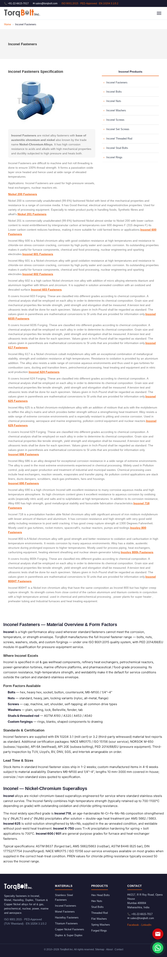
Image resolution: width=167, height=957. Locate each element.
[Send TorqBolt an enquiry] (157, 933)
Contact (119, 949)
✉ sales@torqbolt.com (45, 3)
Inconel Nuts (113, 101)
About (109, 949)
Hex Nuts (96, 901)
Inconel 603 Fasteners (46, 289)
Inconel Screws (115, 119)
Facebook (133, 924)
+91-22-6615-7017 (142, 914)
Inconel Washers (116, 110)
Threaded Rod (99, 912)
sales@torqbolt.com (142, 918)
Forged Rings (99, 930)
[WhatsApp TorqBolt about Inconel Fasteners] (157, 947)
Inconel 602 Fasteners (37, 274)
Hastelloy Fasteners (67, 917)
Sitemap (99, 949)
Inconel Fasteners (116, 82)
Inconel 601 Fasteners (37, 254)
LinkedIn (146, 924)
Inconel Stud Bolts (117, 147)
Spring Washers (100, 924)
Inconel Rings (114, 157)
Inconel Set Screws (117, 129)
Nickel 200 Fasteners (22, 194)
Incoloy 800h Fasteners (137, 552)
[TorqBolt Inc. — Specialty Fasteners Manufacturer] (22, 13)
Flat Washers (99, 918)
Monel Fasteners (65, 911)
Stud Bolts (97, 906)
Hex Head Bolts (100, 895)
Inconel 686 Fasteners (23, 454)
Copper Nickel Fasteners (69, 929)
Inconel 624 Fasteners (44, 372)
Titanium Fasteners (66, 923)
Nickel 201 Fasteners (32, 214)
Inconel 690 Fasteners (23, 483)
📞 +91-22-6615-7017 (16, 3)
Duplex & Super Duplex (68, 935)
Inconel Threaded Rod (119, 138)
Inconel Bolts (114, 91)
